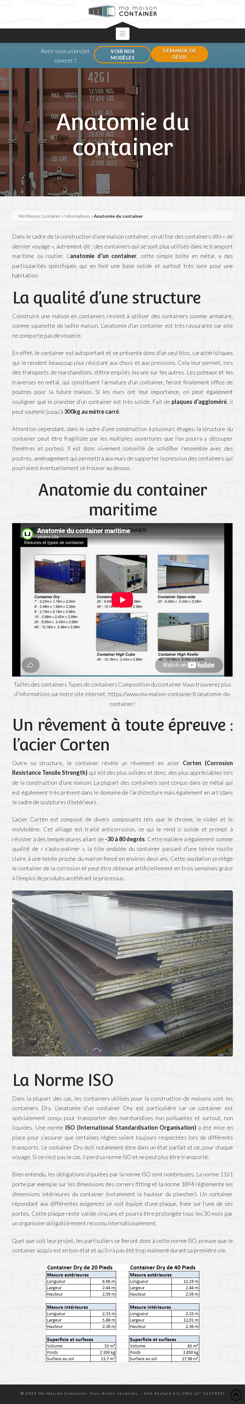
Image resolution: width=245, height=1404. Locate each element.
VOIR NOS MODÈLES (123, 54)
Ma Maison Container (40, 216)
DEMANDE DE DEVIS (179, 54)
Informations (77, 216)
